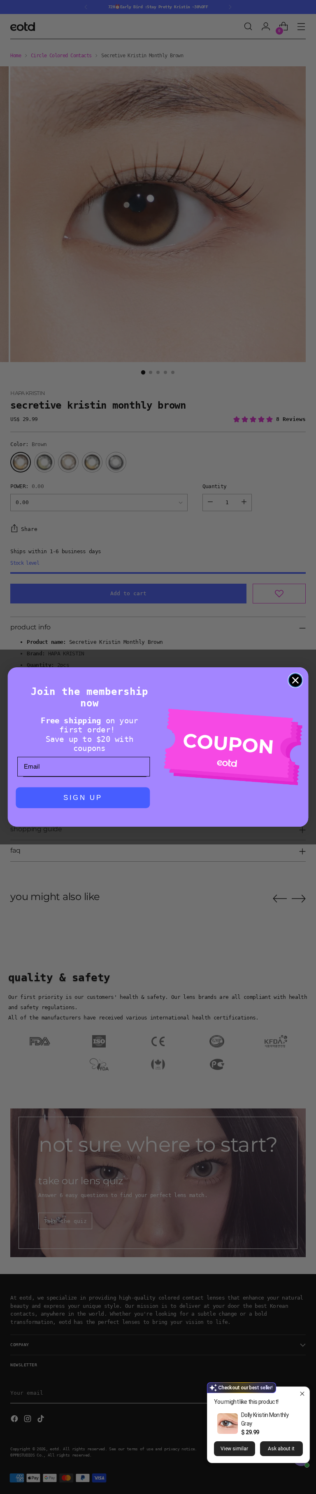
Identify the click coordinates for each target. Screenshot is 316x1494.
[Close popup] (302, 1394)
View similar (234, 1449)
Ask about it (281, 1449)
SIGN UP (83, 798)
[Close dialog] (295, 680)
